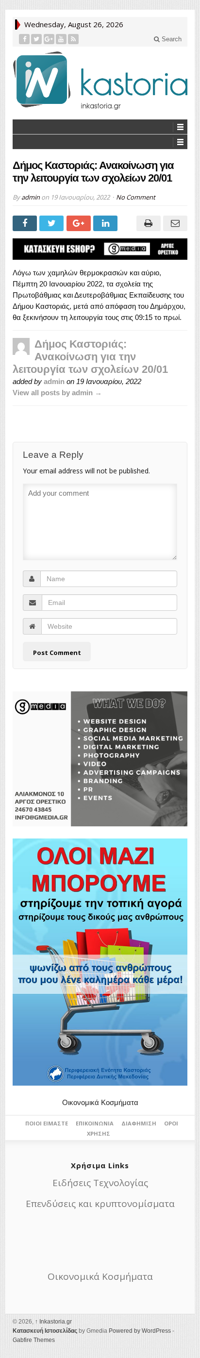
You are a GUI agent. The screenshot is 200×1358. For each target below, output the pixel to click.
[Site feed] (73, 39)
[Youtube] (61, 39)
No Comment (135, 197)
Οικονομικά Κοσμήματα (100, 1102)
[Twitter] (37, 39)
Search (171, 39)
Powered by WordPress (140, 1330)
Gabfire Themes (34, 1340)
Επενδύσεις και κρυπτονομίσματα (100, 1203)
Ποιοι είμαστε (46, 1123)
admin (30, 197)
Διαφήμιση (138, 1123)
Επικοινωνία (95, 1123)
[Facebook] (24, 39)
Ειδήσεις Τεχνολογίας (100, 1182)
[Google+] (49, 39)
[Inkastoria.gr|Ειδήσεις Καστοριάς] (100, 80)
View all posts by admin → (57, 392)
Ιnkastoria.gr (53, 1321)
